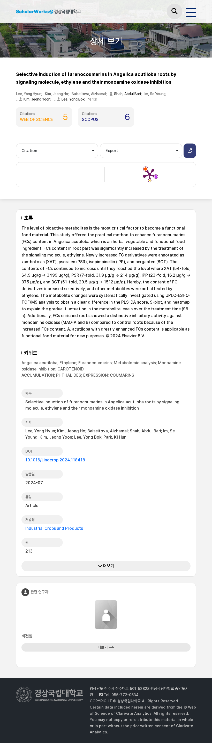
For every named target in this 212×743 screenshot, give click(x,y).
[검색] (174, 11)
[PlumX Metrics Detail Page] (149, 174)
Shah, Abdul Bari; (128, 94)
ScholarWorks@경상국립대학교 (48, 12)
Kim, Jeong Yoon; (38, 99)
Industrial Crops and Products (54, 528)
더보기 (108, 565)
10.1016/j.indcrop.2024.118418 (55, 460)
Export (111, 150)
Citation (29, 150)
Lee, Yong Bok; (74, 99)
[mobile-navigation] (191, 11)
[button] (190, 151)
